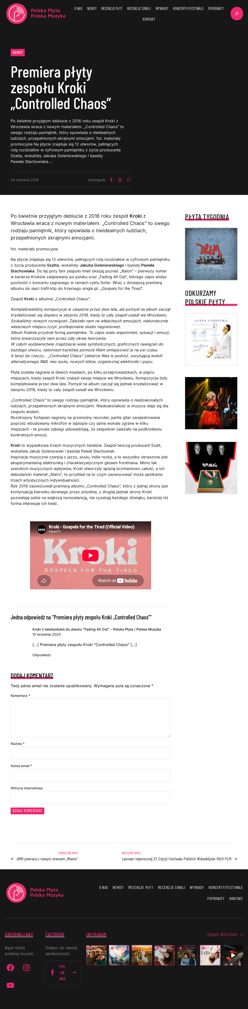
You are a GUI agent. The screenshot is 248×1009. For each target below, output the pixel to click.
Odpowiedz (41, 655)
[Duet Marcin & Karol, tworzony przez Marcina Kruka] (187, 955)
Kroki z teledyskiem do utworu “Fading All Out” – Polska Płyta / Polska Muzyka (96, 629)
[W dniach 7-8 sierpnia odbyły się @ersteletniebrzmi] (233, 955)
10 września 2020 (46, 634)
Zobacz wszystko (222, 934)
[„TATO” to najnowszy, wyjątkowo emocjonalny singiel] (210, 955)
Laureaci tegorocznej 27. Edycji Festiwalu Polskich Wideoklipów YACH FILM (176, 858)
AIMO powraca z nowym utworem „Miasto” (47, 858)
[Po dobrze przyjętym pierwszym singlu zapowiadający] (96, 955)
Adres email (21, 766)
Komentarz (20, 695)
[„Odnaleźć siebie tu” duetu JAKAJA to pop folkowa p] (142, 955)
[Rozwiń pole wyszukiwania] (237, 13)
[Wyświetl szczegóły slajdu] (211, 403)
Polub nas (62, 972)
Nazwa (17, 743)
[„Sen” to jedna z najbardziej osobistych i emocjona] (119, 955)
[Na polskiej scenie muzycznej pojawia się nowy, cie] (165, 955)
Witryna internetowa (27, 788)
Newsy (18, 52)
